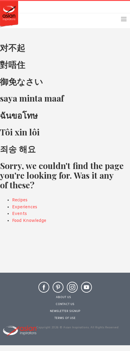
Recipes (20, 200)
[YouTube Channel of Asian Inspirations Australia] (86, 290)
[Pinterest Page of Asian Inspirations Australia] (58, 290)
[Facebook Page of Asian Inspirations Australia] (43, 290)
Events (19, 214)
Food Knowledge (29, 221)
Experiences (24, 207)
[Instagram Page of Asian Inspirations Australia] (72, 290)
